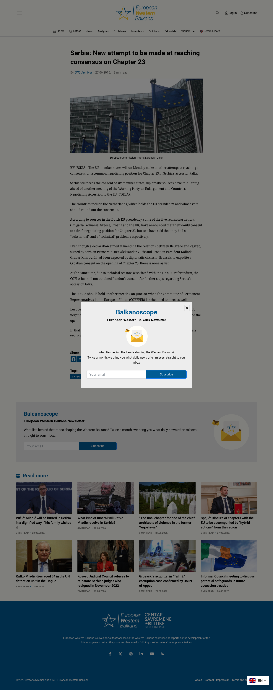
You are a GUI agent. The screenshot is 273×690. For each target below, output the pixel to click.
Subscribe (166, 374)
